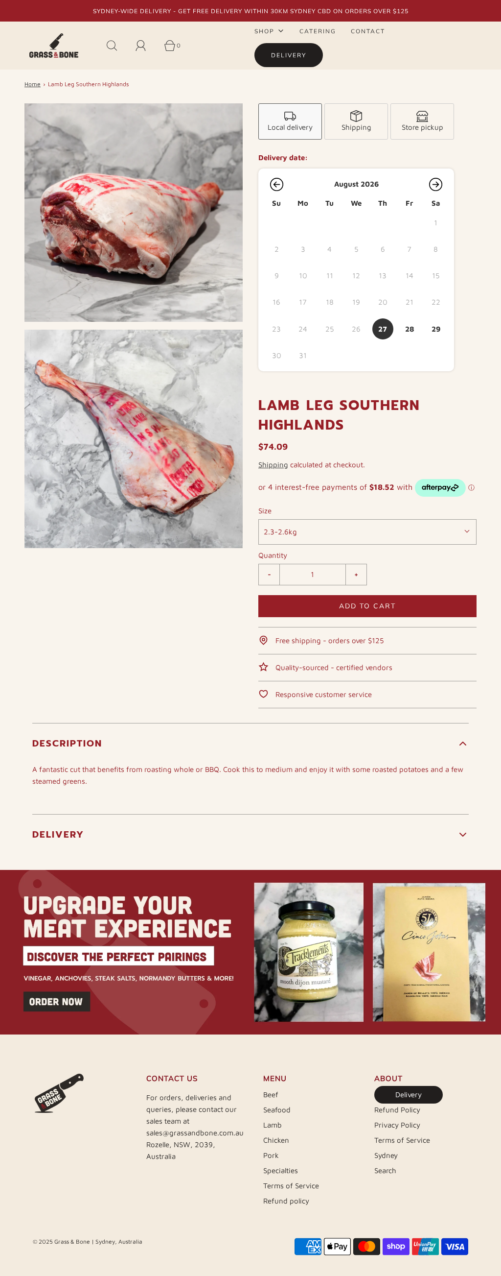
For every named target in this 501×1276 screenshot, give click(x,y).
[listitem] (290, 121)
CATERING (317, 31)
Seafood (277, 1110)
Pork (271, 1155)
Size (265, 510)
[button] (276, 184)
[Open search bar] (117, 45)
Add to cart (367, 606)
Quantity (272, 555)
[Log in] (146, 45)
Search (385, 1170)
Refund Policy (397, 1110)
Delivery (408, 1094)
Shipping (273, 464)
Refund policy (286, 1201)
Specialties (280, 1170)
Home (32, 84)
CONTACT (368, 31)
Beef (270, 1094)
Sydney (386, 1155)
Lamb (272, 1125)
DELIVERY (288, 55)
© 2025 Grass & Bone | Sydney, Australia (87, 1241)
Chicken (276, 1140)
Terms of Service (291, 1185)
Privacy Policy (397, 1125)
